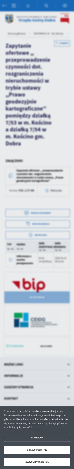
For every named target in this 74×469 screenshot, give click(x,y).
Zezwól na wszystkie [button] (37, 461)
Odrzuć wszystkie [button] (37, 449)
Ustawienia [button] (37, 437)
